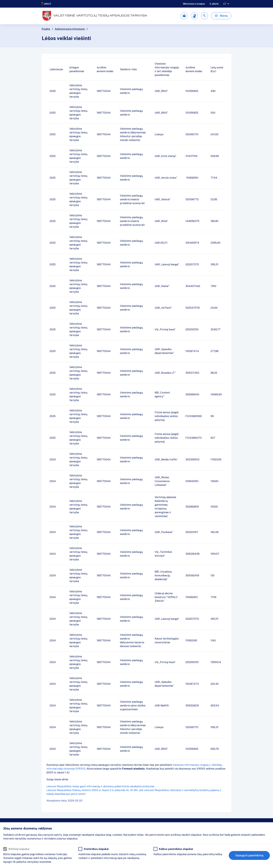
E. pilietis (214, 4)
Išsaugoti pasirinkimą (249, 855)
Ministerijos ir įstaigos (194, 4)
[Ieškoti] (204, 15)
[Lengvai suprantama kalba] (184, 15)
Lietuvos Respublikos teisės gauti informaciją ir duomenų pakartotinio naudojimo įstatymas (100, 786)
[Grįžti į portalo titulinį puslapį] (46, 4)
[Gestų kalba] (194, 15)
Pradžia (46, 29)
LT (224, 4)
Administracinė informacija (70, 29)
